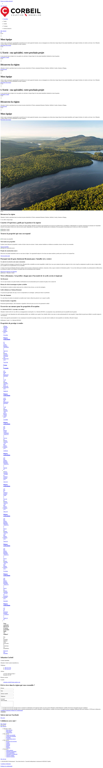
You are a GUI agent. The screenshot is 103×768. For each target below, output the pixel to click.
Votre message (4, 700)
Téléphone (3, 696)
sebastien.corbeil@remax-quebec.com (11, 682)
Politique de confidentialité (17, 710)
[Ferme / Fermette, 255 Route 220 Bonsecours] (6, 358)
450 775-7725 (4, 6)
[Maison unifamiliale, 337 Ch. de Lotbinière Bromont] (5, 597)
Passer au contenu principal (7, 1)
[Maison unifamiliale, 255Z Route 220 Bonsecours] (6, 387)
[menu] (52, 21)
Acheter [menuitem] (5, 23)
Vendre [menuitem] (5, 21)
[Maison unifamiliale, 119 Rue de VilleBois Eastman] (5, 478)
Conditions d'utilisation (6, 710)
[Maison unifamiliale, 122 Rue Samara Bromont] (5, 537)
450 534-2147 (8, 669)
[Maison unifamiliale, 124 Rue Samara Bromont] (5, 447)
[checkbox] (51, 707)
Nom (2, 690)
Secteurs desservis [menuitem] (7, 28)
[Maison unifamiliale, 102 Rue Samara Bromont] (5, 508)
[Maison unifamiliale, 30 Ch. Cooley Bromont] (5, 331)
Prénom (2, 688)
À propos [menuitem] (5, 26)
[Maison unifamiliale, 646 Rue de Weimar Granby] (5, 416)
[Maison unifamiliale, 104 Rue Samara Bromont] (5, 567)
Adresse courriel (4, 693)
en (1, 32)
